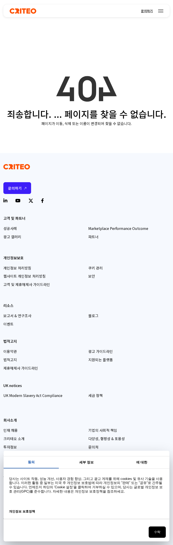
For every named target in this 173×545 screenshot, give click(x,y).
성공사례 (10, 228)
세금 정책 (95, 395)
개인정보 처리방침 (17, 268)
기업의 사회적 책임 (102, 430)
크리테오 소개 (14, 438)
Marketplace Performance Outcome (118, 228)
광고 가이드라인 (100, 351)
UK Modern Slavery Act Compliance (32, 395)
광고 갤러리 (12, 236)
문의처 (93, 447)
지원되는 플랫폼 (100, 359)
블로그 (93, 315)
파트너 (93, 236)
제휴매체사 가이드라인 (20, 368)
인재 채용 (10, 430)
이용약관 (10, 351)
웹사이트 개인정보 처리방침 (24, 276)
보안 (91, 276)
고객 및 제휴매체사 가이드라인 (26, 284)
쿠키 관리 (95, 268)
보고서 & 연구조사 (17, 315)
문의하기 (147, 10)
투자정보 (10, 447)
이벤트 (8, 324)
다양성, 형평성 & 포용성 (106, 438)
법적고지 (10, 359)
